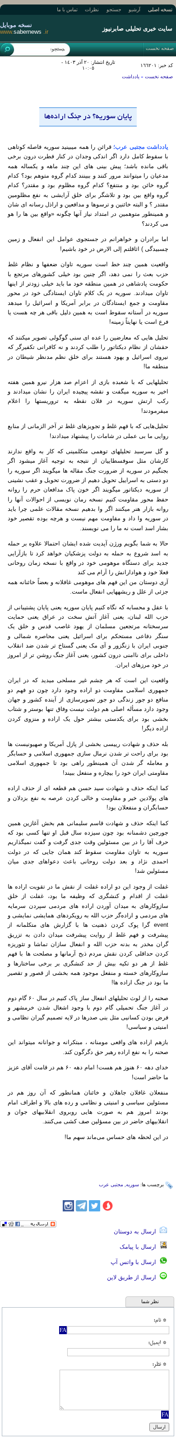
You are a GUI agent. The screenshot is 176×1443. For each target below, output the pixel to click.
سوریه (132, 1184)
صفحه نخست (160, 48)
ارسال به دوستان (137, 1231)
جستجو (114, 9)
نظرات (92, 9)
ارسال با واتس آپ (135, 1262)
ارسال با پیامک (140, 1246)
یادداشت (130, 76)
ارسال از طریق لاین (133, 1277)
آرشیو (134, 9)
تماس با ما (67, 9)
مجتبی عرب (111, 1184)
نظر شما (150, 1301)
